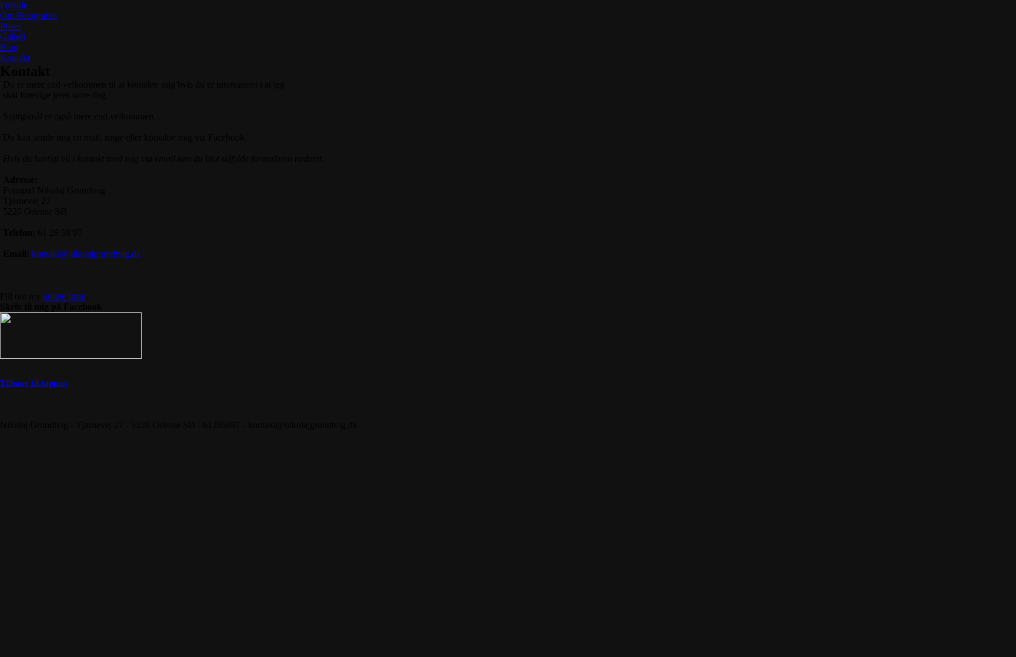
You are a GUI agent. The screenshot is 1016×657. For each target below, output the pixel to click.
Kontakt (15, 58)
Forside (14, 5)
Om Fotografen (28, 16)
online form (64, 296)
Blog (9, 47)
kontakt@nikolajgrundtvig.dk (86, 254)
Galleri (12, 37)
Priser (10, 26)
